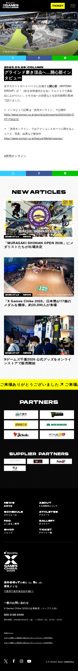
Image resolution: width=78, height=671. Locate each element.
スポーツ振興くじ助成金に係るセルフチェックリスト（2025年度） (28, 638)
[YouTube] (29, 661)
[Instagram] (21, 661)
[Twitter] (6, 661)
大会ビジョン (9, 633)
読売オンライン (15, 156)
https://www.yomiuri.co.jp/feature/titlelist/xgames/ (33, 138)
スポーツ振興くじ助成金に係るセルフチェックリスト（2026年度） (28, 643)
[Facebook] (14, 661)
